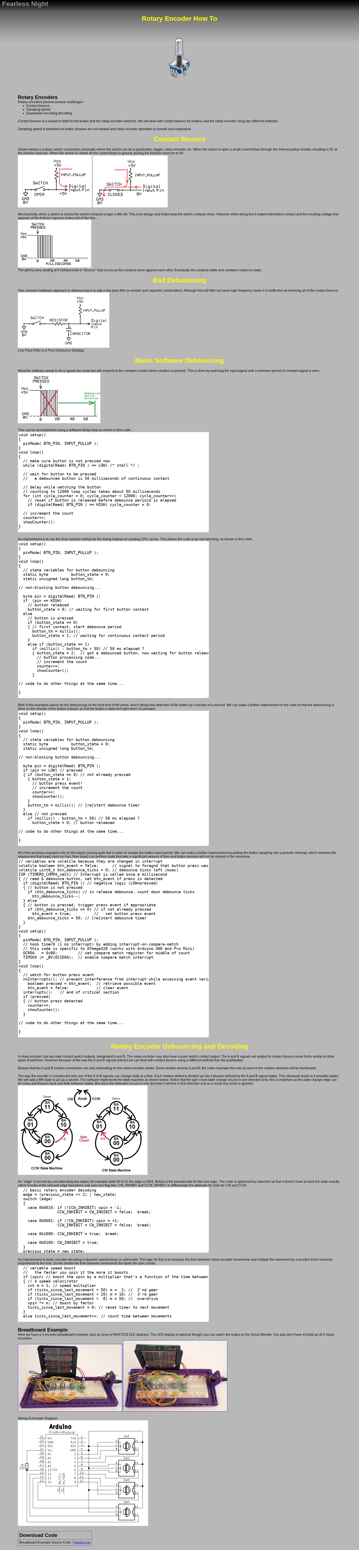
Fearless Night (25, 3)
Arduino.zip (82, 1542)
